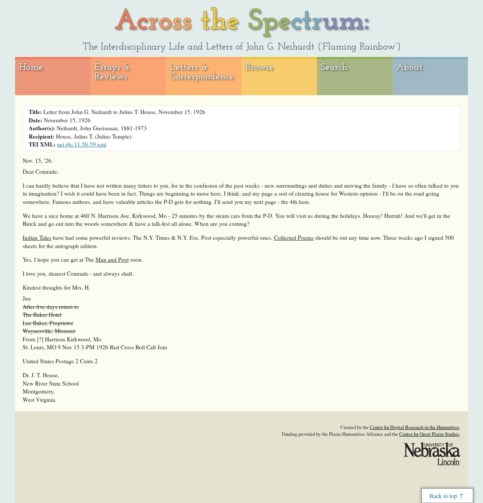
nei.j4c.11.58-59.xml (81, 144)
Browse (259, 67)
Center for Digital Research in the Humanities (414, 427)
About (409, 67)
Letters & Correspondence (202, 72)
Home (31, 67)
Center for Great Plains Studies (429, 433)
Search (334, 67)
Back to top (443, 496)
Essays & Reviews (112, 72)
